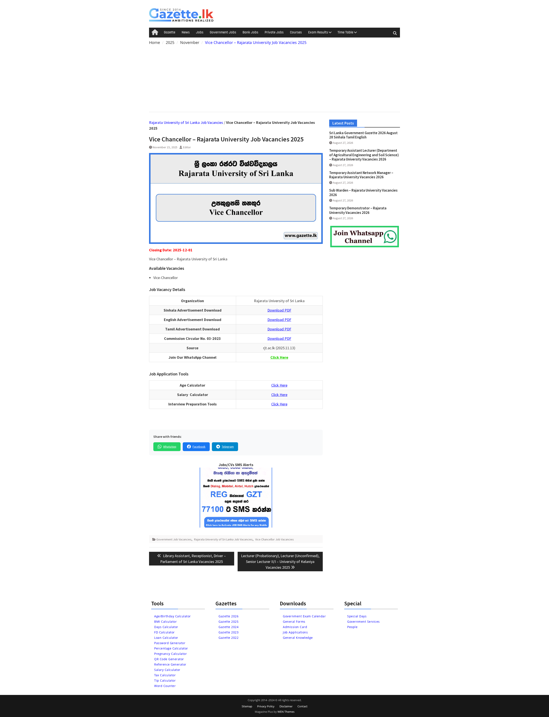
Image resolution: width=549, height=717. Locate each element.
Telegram (228, 446)
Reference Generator (170, 664)
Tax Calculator (165, 675)
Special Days (357, 616)
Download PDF (279, 310)
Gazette (169, 32)
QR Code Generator (169, 659)
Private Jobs (274, 32)
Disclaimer (286, 706)
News (186, 32)
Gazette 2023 (228, 632)
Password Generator (169, 643)
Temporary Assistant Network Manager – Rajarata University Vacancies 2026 (361, 174)
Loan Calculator (166, 638)
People (352, 627)
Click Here (279, 385)
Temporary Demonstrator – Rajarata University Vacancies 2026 (357, 210)
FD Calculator (164, 632)
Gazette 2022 (228, 638)
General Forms (294, 622)
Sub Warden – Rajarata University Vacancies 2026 (363, 192)
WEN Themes (286, 712)
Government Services (363, 622)
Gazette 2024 (228, 627)
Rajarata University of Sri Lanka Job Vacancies (186, 122)
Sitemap (247, 706)
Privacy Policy (265, 706)
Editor (187, 147)
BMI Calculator (165, 622)
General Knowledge (298, 638)
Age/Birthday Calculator (172, 616)
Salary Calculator (167, 670)
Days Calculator (166, 627)
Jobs (199, 32)
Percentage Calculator (171, 648)
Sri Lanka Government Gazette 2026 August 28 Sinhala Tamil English (363, 135)
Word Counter (165, 686)
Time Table (345, 32)
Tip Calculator (165, 680)
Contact (302, 706)
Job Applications (295, 632)
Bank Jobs (250, 32)
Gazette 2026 (228, 616)
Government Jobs (223, 32)
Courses (296, 32)
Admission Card (295, 627)
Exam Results (318, 32)
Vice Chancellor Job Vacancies (274, 539)
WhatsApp (169, 446)
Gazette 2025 (228, 622)
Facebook (199, 446)
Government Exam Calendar (304, 616)
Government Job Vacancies (174, 539)
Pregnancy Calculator (170, 654)
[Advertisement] (274, 78)
